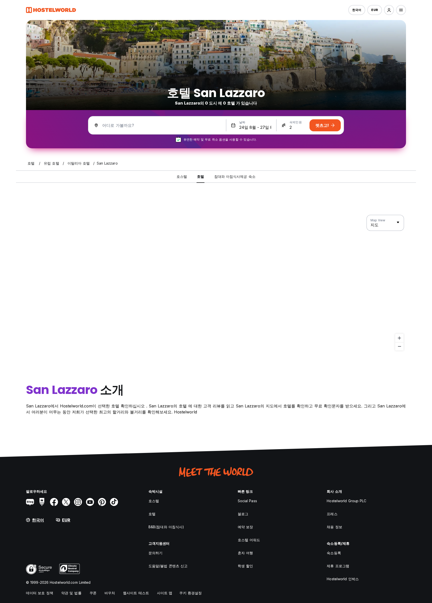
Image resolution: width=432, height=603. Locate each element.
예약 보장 (245, 527)
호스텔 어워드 (249, 540)
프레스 (332, 514)
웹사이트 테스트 (136, 593)
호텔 (152, 514)
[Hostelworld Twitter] (66, 502)
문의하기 (155, 553)
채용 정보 (334, 527)
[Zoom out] (399, 346)
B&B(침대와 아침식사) (166, 527)
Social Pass (247, 501)
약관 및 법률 (71, 593)
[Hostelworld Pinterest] (102, 502)
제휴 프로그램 (338, 566)
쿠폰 (93, 593)
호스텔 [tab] (181, 176)
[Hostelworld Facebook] (54, 502)
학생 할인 (245, 566)
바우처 (109, 593)
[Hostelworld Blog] (30, 502)
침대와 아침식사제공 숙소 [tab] (235, 176)
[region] (216, 283)
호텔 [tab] (200, 176)
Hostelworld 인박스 (343, 579)
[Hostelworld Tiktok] (114, 502)
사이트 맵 (164, 593)
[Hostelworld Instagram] (78, 502)
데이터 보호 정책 (39, 593)
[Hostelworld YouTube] (90, 502)
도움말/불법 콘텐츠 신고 (168, 566)
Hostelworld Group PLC (346, 501)
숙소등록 (334, 553)
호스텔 (153, 501)
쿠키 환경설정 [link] (190, 593)
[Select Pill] (389, 10)
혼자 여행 (245, 553)
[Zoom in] (399, 338)
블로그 (243, 514)
